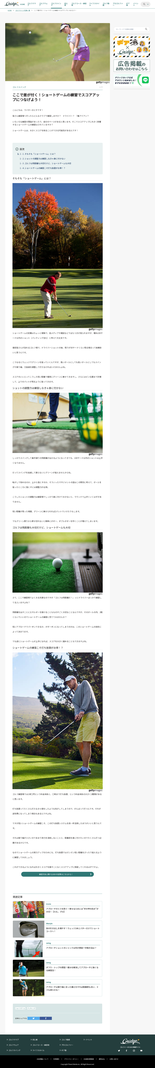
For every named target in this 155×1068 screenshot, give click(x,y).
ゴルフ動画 (65, 1039)
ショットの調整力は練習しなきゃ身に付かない (45, 158)
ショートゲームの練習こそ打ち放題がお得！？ (45, 168)
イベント (88, 1039)
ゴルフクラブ (13, 1039)
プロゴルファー (67, 1045)
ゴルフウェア (13, 1045)
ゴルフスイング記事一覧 (22, 10)
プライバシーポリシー (71, 1059)
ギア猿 (63, 1050)
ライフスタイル (38, 1050)
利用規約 (56, 1059)
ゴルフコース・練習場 (40, 1045)
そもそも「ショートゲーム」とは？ (40, 153)
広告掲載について (42, 1059)
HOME (10, 10)
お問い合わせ (114, 1059)
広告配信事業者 (89, 1059)
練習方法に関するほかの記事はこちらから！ (56, 874)
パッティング (31, 1008)
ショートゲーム (20, 1008)
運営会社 (102, 1059)
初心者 (35, 1039)
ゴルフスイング (14, 1050)
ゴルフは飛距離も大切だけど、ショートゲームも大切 (48, 163)
